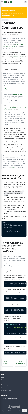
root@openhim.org (15, 67)
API (2, 379)
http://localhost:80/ (18, 56)
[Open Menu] (24, 410)
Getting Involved (5, 388)
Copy (24, 222)
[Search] (25, 2)
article (14, 167)
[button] (2, 2)
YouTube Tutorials (6, 390)
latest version (6, 15)
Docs (2, 377)
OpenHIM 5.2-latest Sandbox (9, 398)
